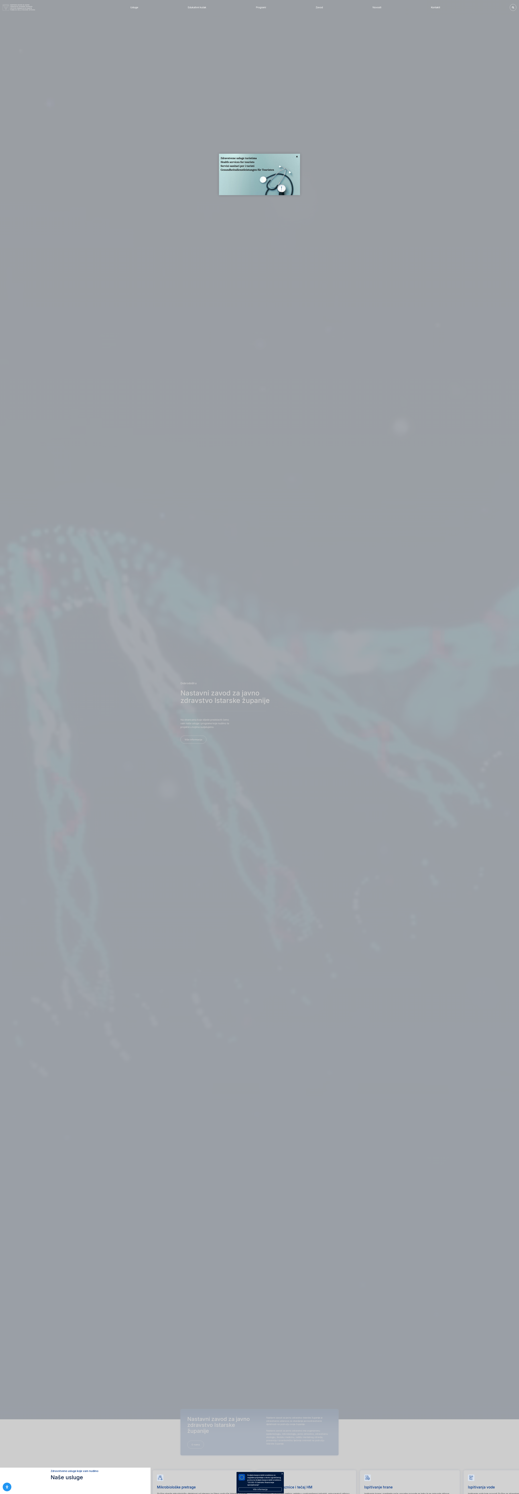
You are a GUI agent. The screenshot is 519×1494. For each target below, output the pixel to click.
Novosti (376, 7)
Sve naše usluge (61, 1484)
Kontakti (435, 7)
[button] (134, 7)
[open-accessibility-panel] (7, 1487)
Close (297, 157)
